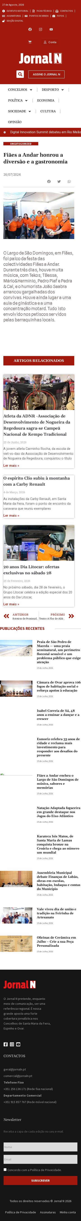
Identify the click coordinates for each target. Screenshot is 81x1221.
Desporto (50, 90)
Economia (45, 101)
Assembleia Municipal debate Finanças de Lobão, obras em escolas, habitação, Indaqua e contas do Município (58, 881)
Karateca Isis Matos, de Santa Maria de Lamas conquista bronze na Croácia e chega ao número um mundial (58, 844)
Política (15, 101)
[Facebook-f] (6, 1044)
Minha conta (68, 1212)
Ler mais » (11, 466)
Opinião (14, 122)
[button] (20, 74)
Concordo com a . (34, 1170)
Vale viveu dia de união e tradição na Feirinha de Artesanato (56, 913)
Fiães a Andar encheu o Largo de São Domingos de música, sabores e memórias (58, 782)
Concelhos (17, 90)
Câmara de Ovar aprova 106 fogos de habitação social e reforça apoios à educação (59, 686)
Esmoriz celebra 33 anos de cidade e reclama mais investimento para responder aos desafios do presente (58, 747)
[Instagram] (40, 29)
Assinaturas (48, 1212)
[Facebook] (30, 29)
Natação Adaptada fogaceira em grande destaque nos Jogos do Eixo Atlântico (58, 812)
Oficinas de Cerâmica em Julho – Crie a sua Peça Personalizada (56, 942)
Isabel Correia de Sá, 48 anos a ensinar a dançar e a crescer (58, 715)
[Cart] (30, 42)
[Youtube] (51, 29)
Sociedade (17, 111)
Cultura (48, 111)
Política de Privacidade (45, 1170)
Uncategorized (21, 143)
